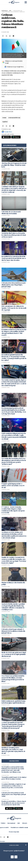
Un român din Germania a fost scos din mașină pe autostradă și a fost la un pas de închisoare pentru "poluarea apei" (14, 461)
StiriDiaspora (5, 10)
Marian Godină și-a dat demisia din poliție (13, 583)
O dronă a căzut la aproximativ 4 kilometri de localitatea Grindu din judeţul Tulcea (13, 631)
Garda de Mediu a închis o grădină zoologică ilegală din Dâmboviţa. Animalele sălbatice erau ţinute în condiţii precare (13, 606)
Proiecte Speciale (14, 832)
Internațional (11, 823)
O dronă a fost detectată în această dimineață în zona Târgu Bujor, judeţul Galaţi (13, 285)
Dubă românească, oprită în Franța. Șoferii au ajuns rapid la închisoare (14, 702)
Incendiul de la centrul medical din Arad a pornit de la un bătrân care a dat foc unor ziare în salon (14, 258)
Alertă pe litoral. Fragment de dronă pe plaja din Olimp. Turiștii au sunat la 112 (14, 165)
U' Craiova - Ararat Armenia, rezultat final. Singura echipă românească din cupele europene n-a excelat (13, 509)
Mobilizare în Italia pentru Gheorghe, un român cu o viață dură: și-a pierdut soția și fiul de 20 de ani (13, 750)
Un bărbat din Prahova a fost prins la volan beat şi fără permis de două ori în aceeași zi (14, 235)
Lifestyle (24, 823)
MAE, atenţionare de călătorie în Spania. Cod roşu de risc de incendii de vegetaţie (14, 308)
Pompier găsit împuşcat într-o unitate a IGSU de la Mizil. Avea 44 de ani (13, 485)
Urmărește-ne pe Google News (15, 67)
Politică (3, 823)
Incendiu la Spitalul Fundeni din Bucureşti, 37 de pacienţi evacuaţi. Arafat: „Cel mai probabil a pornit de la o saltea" (14, 357)
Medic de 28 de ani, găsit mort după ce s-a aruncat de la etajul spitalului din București (14, 654)
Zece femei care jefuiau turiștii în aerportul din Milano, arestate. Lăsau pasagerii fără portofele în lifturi (13, 678)
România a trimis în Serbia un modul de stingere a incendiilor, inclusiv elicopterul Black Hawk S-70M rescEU (14, 332)
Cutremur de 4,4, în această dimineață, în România (11, 212)
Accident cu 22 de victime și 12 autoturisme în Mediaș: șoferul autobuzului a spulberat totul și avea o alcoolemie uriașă (14, 535)
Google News (8, 131)
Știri (10, 10)
